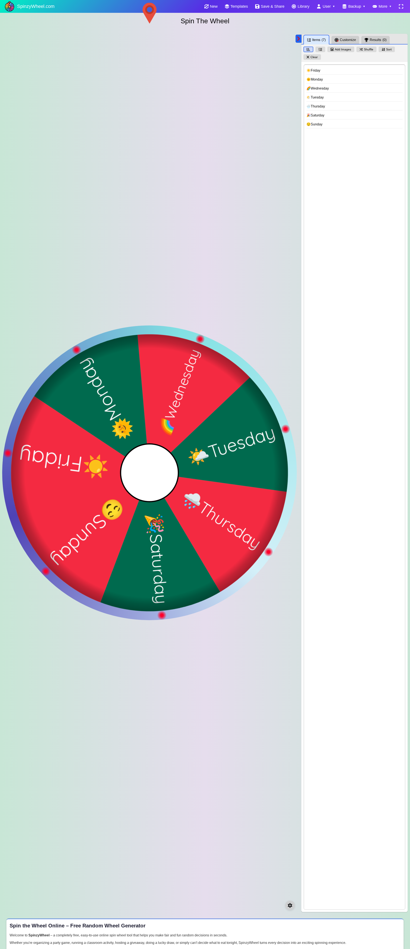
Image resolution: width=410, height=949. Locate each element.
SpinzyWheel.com (35, 6)
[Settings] (290, 905)
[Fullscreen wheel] (401, 6)
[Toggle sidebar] (299, 39)
